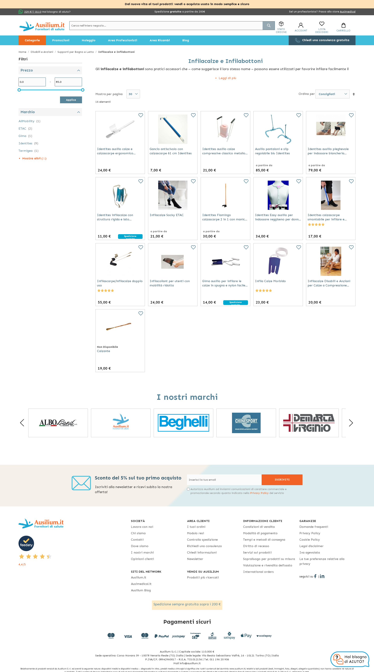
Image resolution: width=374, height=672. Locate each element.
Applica (71, 100)
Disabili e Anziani (42, 52)
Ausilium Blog (141, 590)
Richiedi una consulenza (204, 546)
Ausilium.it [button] (138, 577)
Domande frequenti (313, 527)
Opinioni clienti (142, 559)
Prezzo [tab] (26, 70)
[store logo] (41, 26)
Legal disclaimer (311, 546)
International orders (258, 572)
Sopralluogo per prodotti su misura (269, 559)
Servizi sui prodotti (257, 552)
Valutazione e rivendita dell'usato (267, 565)
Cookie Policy (309, 539)
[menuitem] (32, 40)
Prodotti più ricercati (203, 577)
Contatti (137, 539)
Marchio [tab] (27, 112)
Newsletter (195, 559)
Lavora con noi (142, 527)
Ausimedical (347, 11)
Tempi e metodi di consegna (264, 539)
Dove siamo (139, 546)
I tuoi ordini (196, 527)
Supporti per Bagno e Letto (76, 52)
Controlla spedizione (202, 539)
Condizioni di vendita (259, 527)
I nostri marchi (142, 552)
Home (23, 52)
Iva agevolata (309, 552)
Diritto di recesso (256, 546)
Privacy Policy (259, 493)
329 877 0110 (32, 11)
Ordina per (307, 94)
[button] (353, 94)
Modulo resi (195, 533)
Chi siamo (138, 533)
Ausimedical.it (141, 584)
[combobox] (172, 25)
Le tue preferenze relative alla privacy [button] (321, 561)
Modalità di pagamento (260, 533)
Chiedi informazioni (202, 552)
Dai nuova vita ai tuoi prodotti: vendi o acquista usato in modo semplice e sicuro (187, 4)
